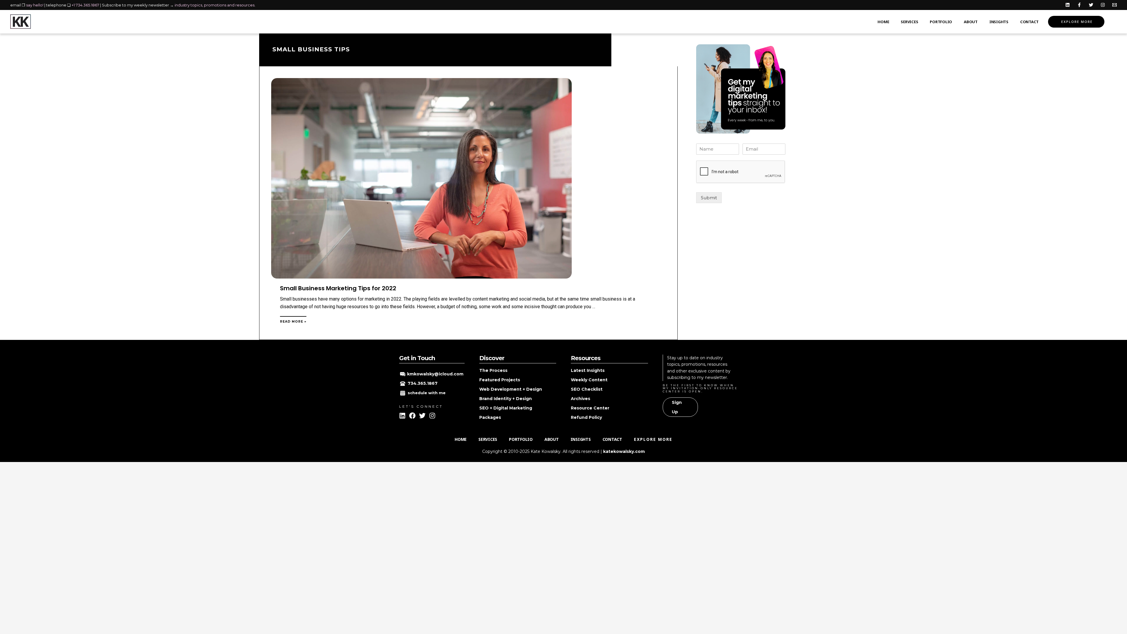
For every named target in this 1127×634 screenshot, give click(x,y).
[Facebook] (1079, 5)
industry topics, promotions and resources (214, 5)
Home (883, 21)
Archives (580, 398)
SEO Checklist (587, 389)
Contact (1029, 21)
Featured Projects (499, 379)
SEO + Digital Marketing (505, 408)
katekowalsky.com (624, 451)
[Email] (1114, 5)
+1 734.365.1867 (85, 5)
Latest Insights (588, 370)
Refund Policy (586, 417)
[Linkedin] (1067, 5)
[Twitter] (1091, 5)
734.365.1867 (423, 383)
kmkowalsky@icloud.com (435, 374)
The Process (493, 370)
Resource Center (590, 408)
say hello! (34, 5)
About (971, 21)
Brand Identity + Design (505, 398)
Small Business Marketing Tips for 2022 (338, 288)
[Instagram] (1103, 5)
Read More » (293, 321)
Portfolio (941, 21)
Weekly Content (589, 379)
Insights (998, 21)
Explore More (1077, 21)
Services (909, 21)
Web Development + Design (510, 389)
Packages (490, 417)
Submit (709, 197)
